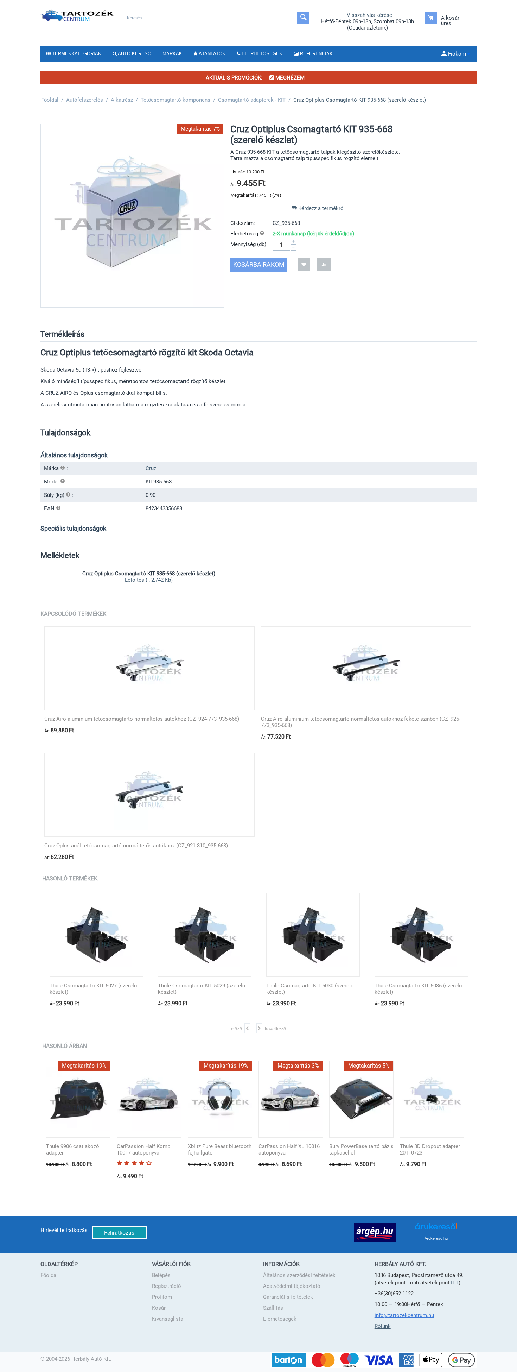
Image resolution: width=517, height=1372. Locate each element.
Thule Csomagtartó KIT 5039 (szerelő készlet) (426, 988)
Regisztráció (166, 1286)
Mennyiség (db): (249, 244)
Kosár (159, 1308)
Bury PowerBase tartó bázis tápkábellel (361, 1149)
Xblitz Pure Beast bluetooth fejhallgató (219, 1149)
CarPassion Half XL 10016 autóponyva (289, 1149)
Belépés (161, 1275)
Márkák (172, 53)
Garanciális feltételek (288, 1297)
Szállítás (273, 1308)
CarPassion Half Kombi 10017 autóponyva (144, 1149)
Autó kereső (134, 53)
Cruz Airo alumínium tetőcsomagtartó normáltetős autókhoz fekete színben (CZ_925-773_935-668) (360, 722)
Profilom (162, 1297)
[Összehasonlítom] (324, 264)
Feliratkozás (119, 1232)
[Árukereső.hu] (436, 1229)
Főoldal (49, 1275)
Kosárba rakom (259, 264)
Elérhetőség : (248, 233)
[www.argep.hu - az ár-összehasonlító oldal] (375, 1232)
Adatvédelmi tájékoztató (291, 1286)
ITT (455, 1282)
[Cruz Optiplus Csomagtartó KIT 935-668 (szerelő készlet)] (132, 215)
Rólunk (383, 1326)
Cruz (151, 468)
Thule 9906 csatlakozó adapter (72, 1149)
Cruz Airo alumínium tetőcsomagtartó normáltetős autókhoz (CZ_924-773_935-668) (141, 719)
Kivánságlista (167, 1319)
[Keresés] (303, 18)
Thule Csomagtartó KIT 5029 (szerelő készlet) (101, 988)
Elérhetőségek (279, 1319)
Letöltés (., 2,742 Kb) (149, 580)
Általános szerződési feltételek (299, 1275)
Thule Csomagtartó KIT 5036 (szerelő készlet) (318, 988)
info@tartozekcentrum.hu (404, 1315)
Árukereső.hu (436, 1238)
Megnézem (289, 78)
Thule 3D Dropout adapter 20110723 (430, 1149)
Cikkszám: (242, 223)
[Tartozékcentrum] (77, 15)
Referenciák (316, 53)
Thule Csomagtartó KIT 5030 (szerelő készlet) (209, 988)
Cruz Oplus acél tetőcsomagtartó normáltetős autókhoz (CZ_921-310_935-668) (136, 845)
